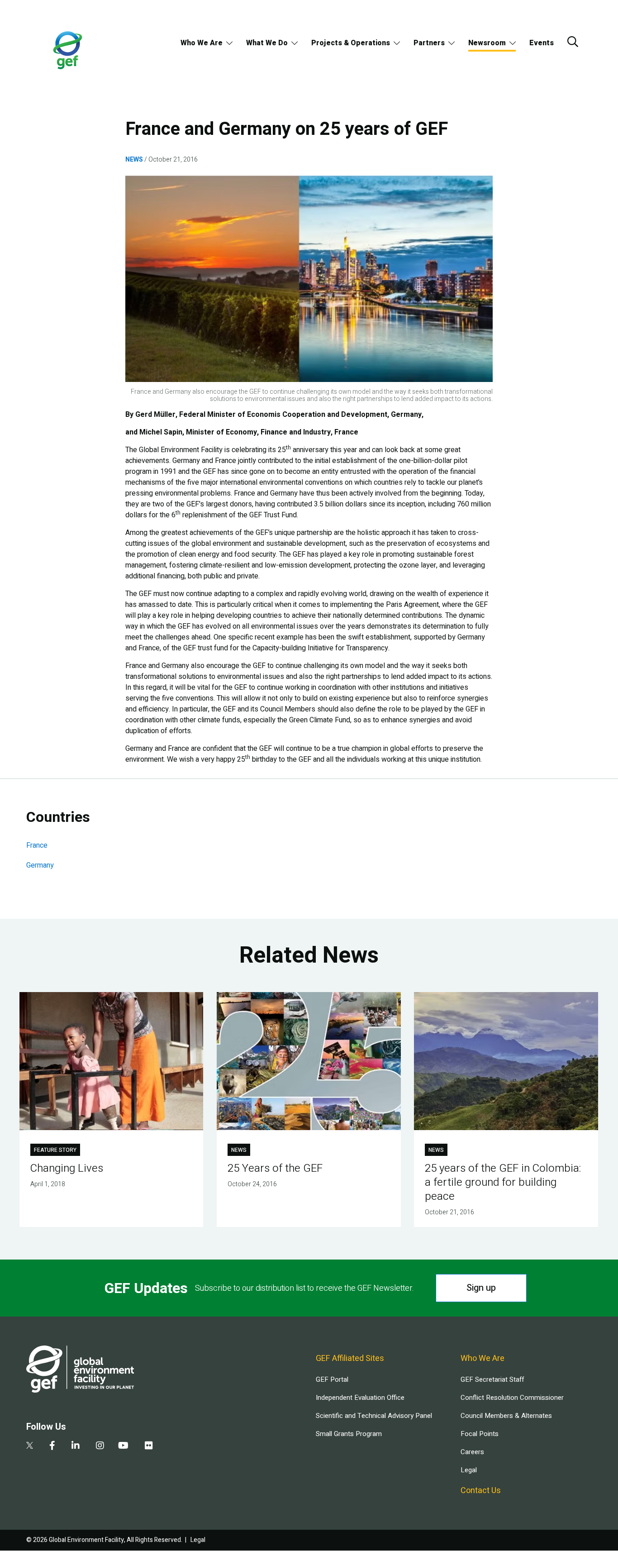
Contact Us (481, 1490)
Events (541, 43)
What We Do (267, 43)
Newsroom (487, 43)
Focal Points (480, 1434)
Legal (469, 1470)
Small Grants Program (349, 1434)
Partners (429, 43)
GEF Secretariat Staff (492, 1379)
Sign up (481, 1287)
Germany (40, 865)
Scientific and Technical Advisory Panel (374, 1416)
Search (572, 41)
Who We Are (202, 43)
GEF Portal (332, 1379)
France (37, 845)
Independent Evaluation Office (360, 1398)
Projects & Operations (350, 43)
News (134, 159)
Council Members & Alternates (506, 1416)
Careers (472, 1452)
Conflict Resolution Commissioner (512, 1398)
